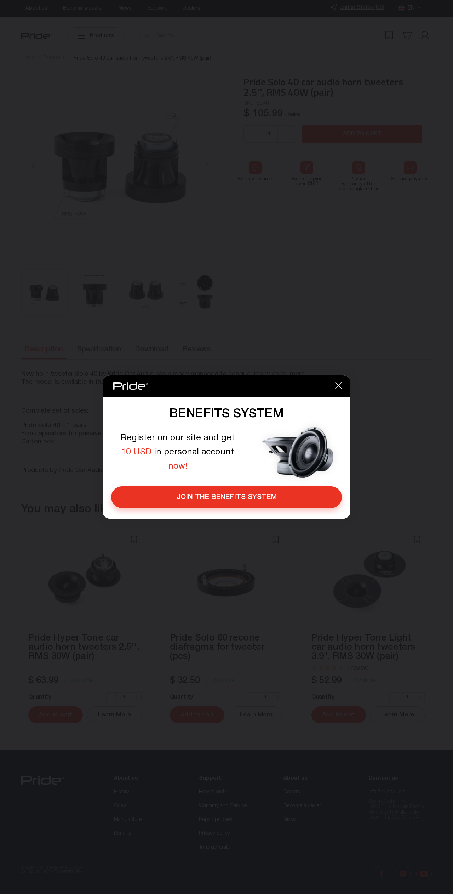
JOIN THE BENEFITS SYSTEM (227, 497)
